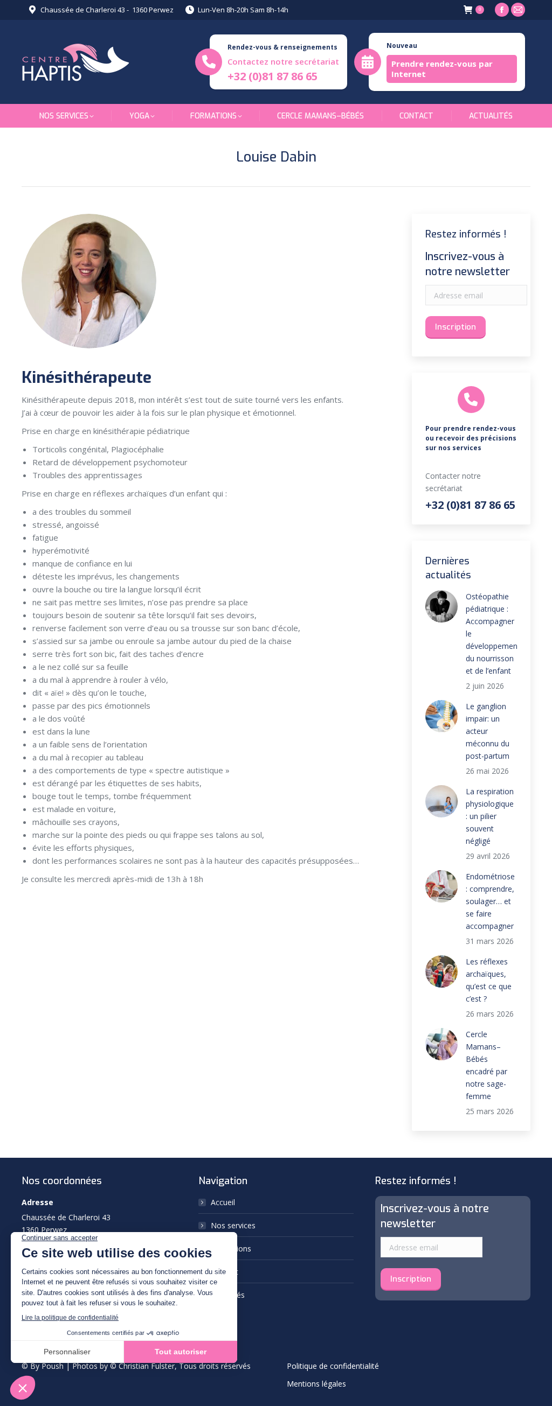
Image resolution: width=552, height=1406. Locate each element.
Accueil (223, 1202)
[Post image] (441, 606)
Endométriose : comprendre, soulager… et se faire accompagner (490, 901)
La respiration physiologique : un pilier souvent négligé (490, 816)
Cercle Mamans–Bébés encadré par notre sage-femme (486, 1065)
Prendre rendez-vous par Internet (442, 68)
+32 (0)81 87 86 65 (272, 76)
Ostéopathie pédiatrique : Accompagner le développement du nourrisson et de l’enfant (493, 633)
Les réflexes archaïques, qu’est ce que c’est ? (489, 980)
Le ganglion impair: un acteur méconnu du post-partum (487, 731)
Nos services (233, 1225)
